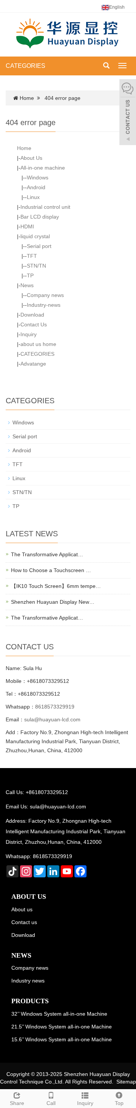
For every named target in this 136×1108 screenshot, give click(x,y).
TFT (32, 256)
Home (27, 98)
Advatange (33, 364)
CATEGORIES (25, 66)
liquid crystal (35, 236)
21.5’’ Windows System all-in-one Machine (61, 1027)
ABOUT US (28, 896)
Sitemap (126, 1082)
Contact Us (33, 324)
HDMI (27, 226)
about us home (38, 344)
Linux (33, 197)
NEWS (21, 955)
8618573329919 (54, 707)
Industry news (28, 981)
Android (36, 187)
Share (17, 1103)
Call (51, 1103)
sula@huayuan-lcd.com (52, 719)
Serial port (39, 246)
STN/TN (36, 266)
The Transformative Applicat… (47, 554)
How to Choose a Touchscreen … (51, 570)
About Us (31, 158)
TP (30, 275)
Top (119, 1103)
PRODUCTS (30, 1001)
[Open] (127, 113)
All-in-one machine (42, 168)
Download (32, 315)
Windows (37, 177)
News (27, 285)
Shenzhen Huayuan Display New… (52, 602)
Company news (45, 295)
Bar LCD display (39, 217)
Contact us (24, 922)
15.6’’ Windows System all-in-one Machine (61, 1039)
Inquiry (28, 334)
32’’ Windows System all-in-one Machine (59, 1014)
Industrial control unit (45, 207)
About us (21, 909)
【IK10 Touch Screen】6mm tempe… (56, 586)
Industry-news (43, 305)
